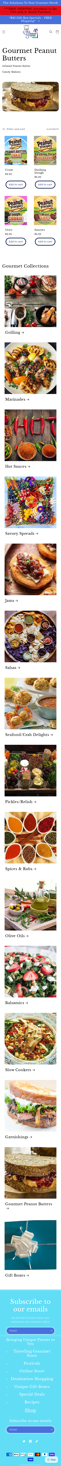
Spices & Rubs (19, 869)
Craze (9, 169)
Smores (39, 229)
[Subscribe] (51, 1331)
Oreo (8, 229)
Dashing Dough (40, 171)
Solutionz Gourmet (33, 1465)
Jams (9, 601)
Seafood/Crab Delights (27, 735)
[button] (3, 32)
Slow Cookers (18, 1070)
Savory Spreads (19, 534)
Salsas (10, 668)
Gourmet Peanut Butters (28, 1204)
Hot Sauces (15, 466)
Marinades (15, 399)
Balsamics (14, 1003)
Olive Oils (15, 936)
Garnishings (16, 1137)
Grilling (12, 332)
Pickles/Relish (19, 802)
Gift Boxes (15, 1275)
